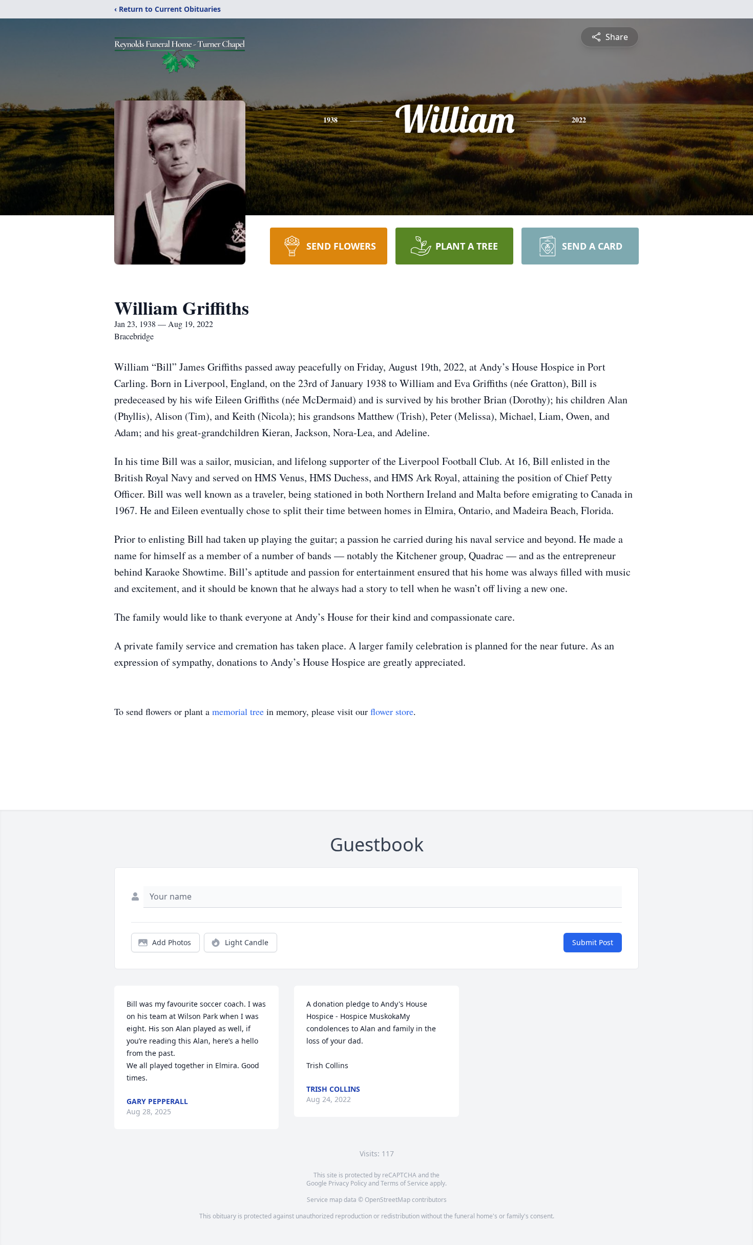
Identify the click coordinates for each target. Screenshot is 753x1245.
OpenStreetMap (387, 1199)
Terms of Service (404, 1183)
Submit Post (592, 942)
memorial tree (238, 711)
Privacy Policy (347, 1183)
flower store (391, 711)
